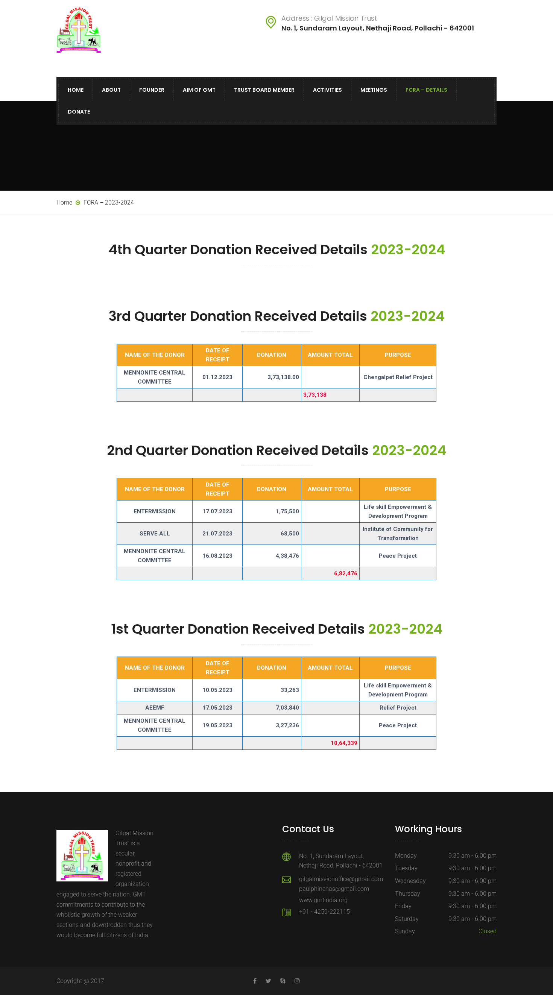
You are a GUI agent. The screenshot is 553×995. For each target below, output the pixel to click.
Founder (151, 90)
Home (76, 90)
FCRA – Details (426, 90)
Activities (327, 90)
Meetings (373, 90)
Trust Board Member (264, 90)
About (111, 90)
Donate (79, 111)
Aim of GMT (199, 90)
